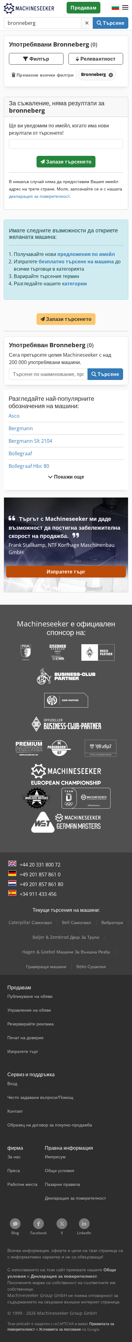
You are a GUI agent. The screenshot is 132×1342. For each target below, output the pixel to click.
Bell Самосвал (76, 922)
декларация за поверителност (39, 196)
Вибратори (112, 922)
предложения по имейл (86, 254)
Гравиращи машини (46, 966)
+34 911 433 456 (38, 894)
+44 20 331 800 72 (40, 864)
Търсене (113, 23)
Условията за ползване (60, 1329)
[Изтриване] (87, 23)
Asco (14, 415)
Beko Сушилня (91, 966)
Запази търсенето (68, 161)
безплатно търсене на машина (76, 261)
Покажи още (68, 476)
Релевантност (97, 58)
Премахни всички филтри (44, 75)
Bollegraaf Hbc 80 (29, 466)
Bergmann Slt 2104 (30, 441)
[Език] (115, 7)
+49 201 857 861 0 (40, 874)
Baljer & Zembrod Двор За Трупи (66, 937)
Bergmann (21, 428)
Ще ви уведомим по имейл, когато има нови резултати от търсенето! (59, 129)
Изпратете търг (66, 571)
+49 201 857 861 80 (41, 884)
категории (74, 283)
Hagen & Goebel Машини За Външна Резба (66, 952)
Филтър (38, 58)
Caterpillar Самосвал (30, 922)
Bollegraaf (20, 453)
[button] (125, 7)
